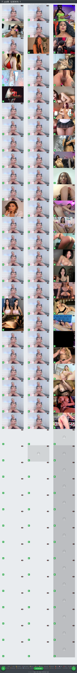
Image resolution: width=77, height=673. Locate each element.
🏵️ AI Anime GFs (45, 668)
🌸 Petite (60, 666)
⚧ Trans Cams (19, 668)
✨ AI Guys (52, 668)
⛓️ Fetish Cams (33, 668)
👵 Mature (32, 666)
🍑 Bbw (56, 666)
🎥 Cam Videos (65, 668)
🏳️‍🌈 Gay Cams (12, 668)
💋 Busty (65, 666)
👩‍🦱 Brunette (46, 666)
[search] (74, 668)
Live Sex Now (38, 668)
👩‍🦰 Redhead (51, 666)
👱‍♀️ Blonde (41, 666)
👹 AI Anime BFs (58, 668)
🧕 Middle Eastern (25, 666)
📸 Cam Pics (71, 668)
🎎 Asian (3, 666)
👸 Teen (36, 666)
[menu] (3, 668)
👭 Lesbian (70, 666)
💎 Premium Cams (26, 668)
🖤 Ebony (8, 666)
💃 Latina (13, 666)
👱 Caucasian (18, 666)
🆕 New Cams (6, 668)
